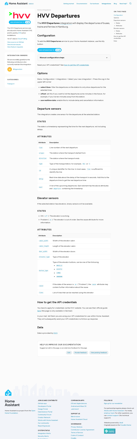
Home (39, 10)
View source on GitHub (15, 42)
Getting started (68, 4)
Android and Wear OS (78, 406)
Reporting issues (44, 426)
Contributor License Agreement (82, 430)
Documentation (82, 4)
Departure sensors (119, 20)
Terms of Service (77, 432)
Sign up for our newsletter (113, 403)
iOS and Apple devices (79, 403)
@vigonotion (17, 69)
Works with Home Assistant (48, 420)
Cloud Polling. (22, 39)
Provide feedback (81, 353)
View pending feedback (99, 353)
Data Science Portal (45, 412)
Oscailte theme (125, 425)
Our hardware (94, 4)
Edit (68, 353)
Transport (10, 84)
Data (115, 41)
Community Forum (44, 415)
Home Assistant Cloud (79, 419)
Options (116, 18)
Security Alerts (43, 436)
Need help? (123, 4)
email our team (109, 413)
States (118, 23)
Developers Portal (44, 406)
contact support (113, 415)
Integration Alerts (44, 433)
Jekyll (121, 423)
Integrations (106, 4)
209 (19, 33)
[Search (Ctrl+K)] (130, 3)
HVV (55, 333)
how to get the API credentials (76, 65)
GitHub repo (42, 403)
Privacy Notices (76, 427)
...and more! (75, 409)
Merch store (75, 416)
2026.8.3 (31, 3)
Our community (43, 423)
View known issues (14, 44)
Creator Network (44, 417)
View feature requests (15, 47)
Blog (115, 4)
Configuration (118, 15)
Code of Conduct (77, 435)
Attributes (119, 26)
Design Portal (43, 409)
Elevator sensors (119, 28)
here (39, 311)
